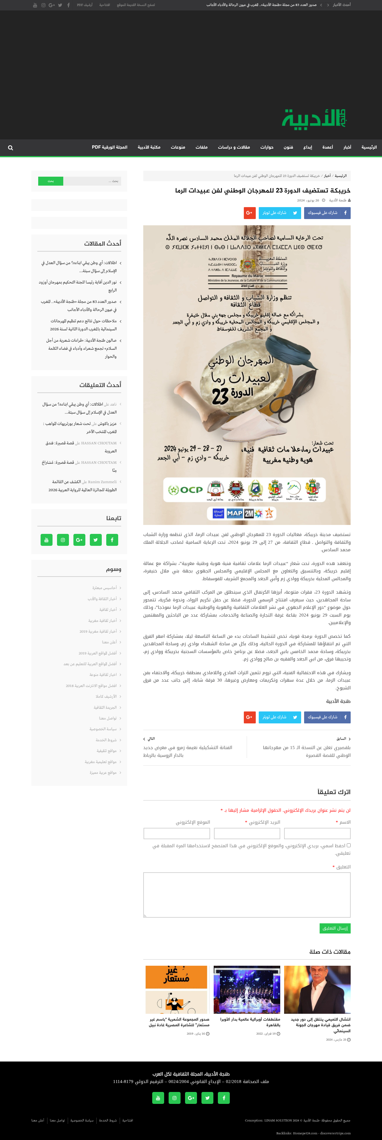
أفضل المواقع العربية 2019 (98, 653)
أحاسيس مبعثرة (105, 588)
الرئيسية (369, 147)
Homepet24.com (305, 1133)
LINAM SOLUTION (278, 1121)
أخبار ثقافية (108, 609)
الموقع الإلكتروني (193, 822)
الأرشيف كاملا (106, 696)
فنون (288, 147)
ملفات (202, 147)
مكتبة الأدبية (149, 147)
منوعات (178, 147)
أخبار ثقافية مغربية (102, 620)
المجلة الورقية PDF (109, 147)
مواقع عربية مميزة (103, 772)
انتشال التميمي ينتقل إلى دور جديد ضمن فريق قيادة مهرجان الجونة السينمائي (321, 1025)
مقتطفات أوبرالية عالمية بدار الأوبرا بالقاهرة (250, 1022)
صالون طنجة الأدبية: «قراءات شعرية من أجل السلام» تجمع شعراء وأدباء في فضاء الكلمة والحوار (81, 348)
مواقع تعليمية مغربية (101, 762)
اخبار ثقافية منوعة (103, 674)
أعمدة (328, 147)
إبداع (308, 147)
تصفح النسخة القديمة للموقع (136, 5)
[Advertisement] (191, 62)
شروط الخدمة (106, 740)
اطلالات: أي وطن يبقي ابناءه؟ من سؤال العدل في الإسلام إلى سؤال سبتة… (79, 267)
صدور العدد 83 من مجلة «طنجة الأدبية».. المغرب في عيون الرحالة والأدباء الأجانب (262, 5)
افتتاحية (104, 5)
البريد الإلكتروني (262, 822)
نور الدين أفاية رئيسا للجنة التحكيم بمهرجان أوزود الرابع (78, 286)
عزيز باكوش (107, 423)
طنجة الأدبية (337, 200)
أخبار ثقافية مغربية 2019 (98, 631)
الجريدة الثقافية (105, 707)
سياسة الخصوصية (103, 729)
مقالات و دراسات (234, 147)
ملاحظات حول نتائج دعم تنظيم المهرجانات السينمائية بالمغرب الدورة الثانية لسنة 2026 (83, 325)
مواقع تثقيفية (107, 751)
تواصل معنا (108, 718)
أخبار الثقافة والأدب (102, 599)
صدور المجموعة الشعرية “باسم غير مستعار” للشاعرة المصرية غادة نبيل (179, 1022)
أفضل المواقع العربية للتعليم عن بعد (90, 664)
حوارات (267, 147)
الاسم (343, 822)
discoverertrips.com (335, 1133)
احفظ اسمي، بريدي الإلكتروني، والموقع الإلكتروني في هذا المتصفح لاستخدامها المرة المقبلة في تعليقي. (252, 850)
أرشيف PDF (85, 5)
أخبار (347, 147)
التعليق (341, 867)
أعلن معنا (109, 642)
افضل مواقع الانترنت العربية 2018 (91, 685)
